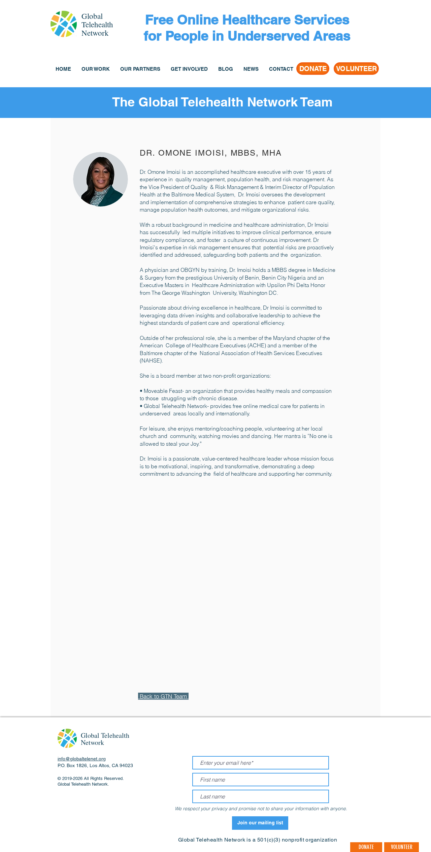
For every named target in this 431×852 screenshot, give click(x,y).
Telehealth (97, 24)
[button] (95, 69)
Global (92, 16)
